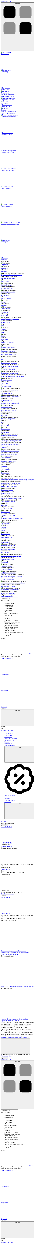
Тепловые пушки (6, 407)
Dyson (3, 336)
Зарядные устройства (7, 579)
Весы (2, 422)
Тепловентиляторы (7, 386)
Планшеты (4, 268)
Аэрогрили (4, 415)
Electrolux (19, 986)
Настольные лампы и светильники (12, 518)
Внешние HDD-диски (8, 545)
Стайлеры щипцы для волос (10, 451)
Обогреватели (5, 512)
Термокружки (5, 523)
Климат (6, 742)
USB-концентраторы (7, 559)
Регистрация (5, 658)
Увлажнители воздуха (8, 515)
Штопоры (4, 505)
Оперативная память (7, 100)
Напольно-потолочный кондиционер (12, 376)
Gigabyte (25, 986)
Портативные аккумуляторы (10, 589)
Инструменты (5, 534)
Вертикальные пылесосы (9, 435)
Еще (19, 747)
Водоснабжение (9, 745)
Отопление (8, 743)
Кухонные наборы (6, 508)
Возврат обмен (23, 1019)
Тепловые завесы (6, 393)
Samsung (3, 329)
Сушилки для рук (6, 400)
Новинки (4, 259)
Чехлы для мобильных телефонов (11, 576)
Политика (10, 1020)
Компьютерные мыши (8, 292)
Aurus (2, 359)
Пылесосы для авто (7, 490)
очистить (17, 710)
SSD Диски (4, 103)
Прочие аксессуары (7, 596)
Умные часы (5, 281)
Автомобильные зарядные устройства (13, 583)
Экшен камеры (5, 322)
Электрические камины (8, 410)
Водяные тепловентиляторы (10, 403)
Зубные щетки (5, 469)
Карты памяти (5, 542)
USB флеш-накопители (8, 573)
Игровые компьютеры (8, 347)
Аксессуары (4, 339)
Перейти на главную (7, 894)
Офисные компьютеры (8, 351)
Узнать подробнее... (7, 1056)
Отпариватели (5, 429)
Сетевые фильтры (6, 569)
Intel (29, 986)
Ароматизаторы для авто (9, 486)
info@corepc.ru (5, 869)
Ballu (10, 986)
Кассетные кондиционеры (9, 363)
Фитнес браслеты (6, 285)
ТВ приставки (5, 308)
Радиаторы (4, 383)
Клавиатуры (5, 295)
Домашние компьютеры (8, 354)
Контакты (7, 802)
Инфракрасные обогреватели (10, 397)
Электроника (8, 733)
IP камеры (4, 305)
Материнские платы (7, 96)
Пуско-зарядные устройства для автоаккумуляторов (17, 479)
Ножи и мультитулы (7, 537)
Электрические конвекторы (9, 390)
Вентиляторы (5, 432)
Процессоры (5, 93)
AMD (6, 986)
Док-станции (5, 552)
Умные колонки (6, 298)
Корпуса (3, 110)
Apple (2, 325)
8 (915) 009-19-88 (6, 846)
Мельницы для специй (8, 501)
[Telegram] (15, 862)
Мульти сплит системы (8, 369)
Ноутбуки (4, 271)
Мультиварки (5, 425)
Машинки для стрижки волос (10, 444)
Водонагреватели (6, 380)
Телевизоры (4, 312)
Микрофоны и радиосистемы (10, 319)
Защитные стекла (6, 566)
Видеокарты (5, 89)
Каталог (17, 3)
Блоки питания (5, 106)
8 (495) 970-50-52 (6, 843)
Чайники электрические (8, 419)
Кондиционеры (9, 740)
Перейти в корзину (7, 730)
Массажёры (4, 466)
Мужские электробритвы (9, 454)
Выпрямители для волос (8, 461)
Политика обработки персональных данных (15, 1037)
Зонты (3, 530)
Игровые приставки (7, 288)
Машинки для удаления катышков (11, 498)
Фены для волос (6, 457)
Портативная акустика (8, 278)
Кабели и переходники (8, 593)
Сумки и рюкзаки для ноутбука (11, 556)
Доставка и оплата (10, 800)
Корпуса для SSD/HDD (8, 549)
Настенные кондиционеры (9, 366)
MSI (32, 986)
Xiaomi (3, 332)
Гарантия (4, 1020)
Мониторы (4, 315)
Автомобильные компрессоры (10, 483)
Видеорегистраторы (7, 493)
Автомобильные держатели (9, 586)
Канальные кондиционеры (9, 373)
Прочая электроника (7, 342)
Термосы (3, 527)
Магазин (7, 798)
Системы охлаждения (8, 113)
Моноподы (4, 562)
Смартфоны (4, 264)
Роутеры (3, 302)
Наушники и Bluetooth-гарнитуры (11, 275)
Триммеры (4, 447)
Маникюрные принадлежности (11, 441)
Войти (11, 658)
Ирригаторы (5, 473)
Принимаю (4, 1058)
